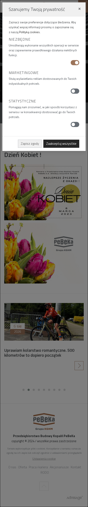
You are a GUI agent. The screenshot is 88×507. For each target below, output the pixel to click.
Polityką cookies (29, 32)
